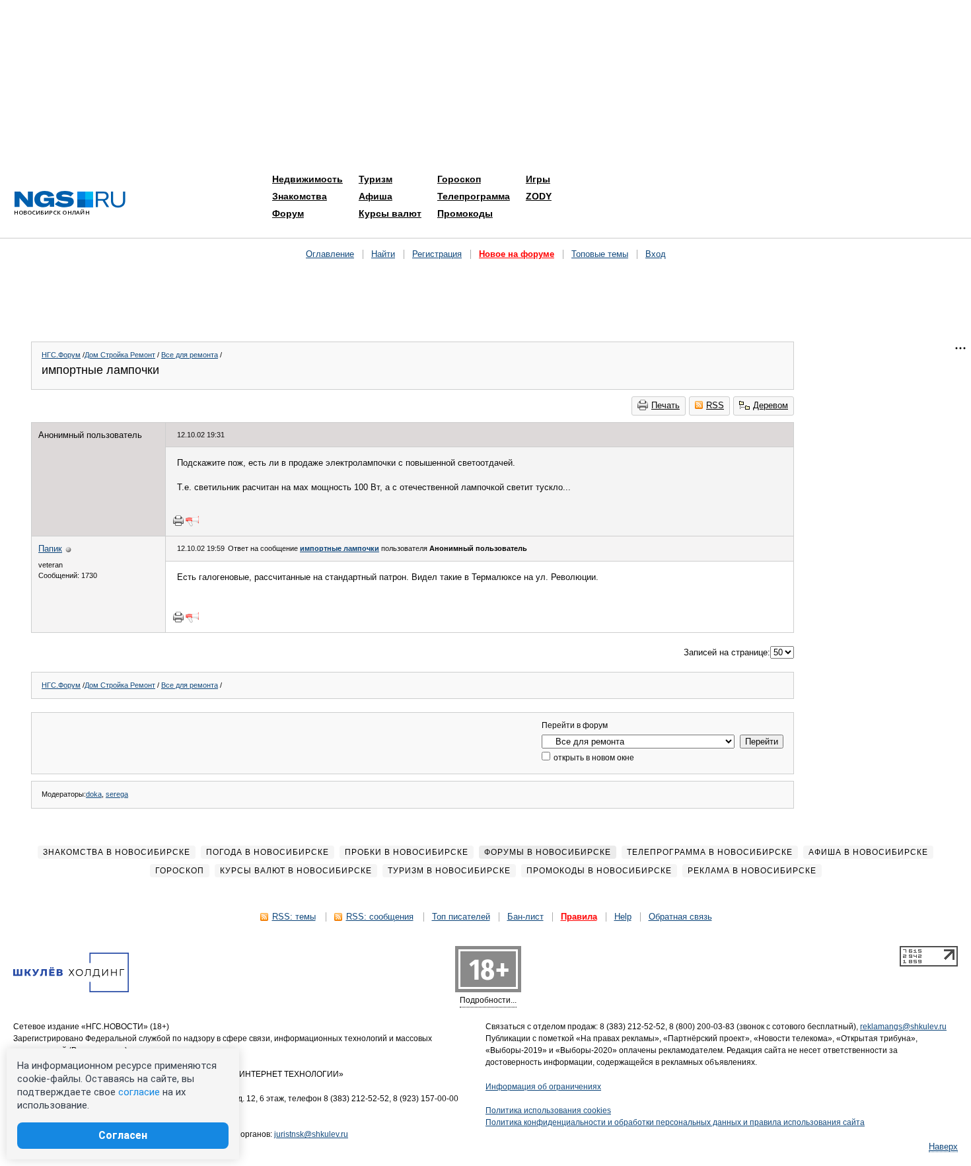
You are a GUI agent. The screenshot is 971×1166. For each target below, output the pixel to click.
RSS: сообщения (380, 917)
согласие (139, 1092)
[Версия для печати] (178, 520)
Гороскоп (459, 179)
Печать (665, 405)
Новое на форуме (516, 254)
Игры (538, 179)
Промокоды (465, 213)
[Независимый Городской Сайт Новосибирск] (70, 204)
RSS (715, 405)
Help (622, 917)
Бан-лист (525, 917)
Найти (383, 254)
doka (94, 794)
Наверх (943, 1146)
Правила (579, 917)
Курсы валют (390, 213)
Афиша (375, 196)
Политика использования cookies (548, 1110)
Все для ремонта (189, 355)
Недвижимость (307, 179)
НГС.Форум (61, 355)
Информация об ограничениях (543, 1086)
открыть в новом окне (593, 757)
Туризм (375, 179)
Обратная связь (680, 917)
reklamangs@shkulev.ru (903, 1026)
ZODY (539, 196)
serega (117, 794)
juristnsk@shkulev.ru (311, 1134)
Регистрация (437, 254)
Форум (288, 213)
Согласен (122, 1135)
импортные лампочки (339, 548)
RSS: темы (294, 917)
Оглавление (330, 254)
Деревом (770, 405)
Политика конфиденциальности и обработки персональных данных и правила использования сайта (675, 1122)
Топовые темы (599, 254)
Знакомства (299, 196)
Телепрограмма (473, 196)
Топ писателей (461, 917)
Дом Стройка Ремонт (120, 355)
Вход (655, 254)
